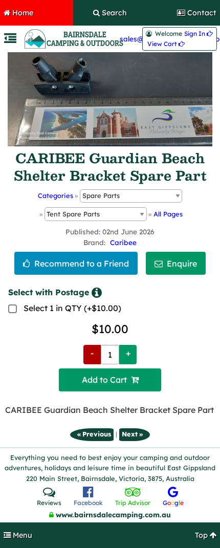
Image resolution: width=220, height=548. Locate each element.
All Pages (168, 214)
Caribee (123, 242)
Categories (55, 195)
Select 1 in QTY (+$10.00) (72, 308)
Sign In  (198, 34)
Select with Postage (48, 292)
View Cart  (166, 44)
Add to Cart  (110, 380)
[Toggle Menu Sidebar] (10, 40)
